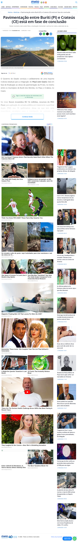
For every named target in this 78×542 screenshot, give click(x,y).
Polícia (37, 7)
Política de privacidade (56, 537)
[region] (66, 78)
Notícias (8, 7)
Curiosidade (23, 7)
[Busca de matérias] (76, 3)
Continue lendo (27, 117)
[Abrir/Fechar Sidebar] (2, 2)
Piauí (41, 7)
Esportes (46, 7)
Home (3, 7)
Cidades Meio (68, 7)
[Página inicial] (35, 2)
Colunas (60, 7)
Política (30, 7)
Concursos (53, 7)
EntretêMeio (15, 7)
